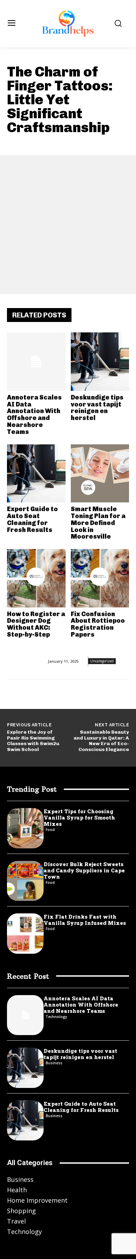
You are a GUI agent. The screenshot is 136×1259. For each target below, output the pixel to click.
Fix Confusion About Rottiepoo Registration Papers (98, 624)
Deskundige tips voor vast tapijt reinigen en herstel (97, 408)
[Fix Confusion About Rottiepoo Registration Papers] (100, 578)
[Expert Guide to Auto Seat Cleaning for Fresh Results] (36, 473)
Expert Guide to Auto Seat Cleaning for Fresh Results (32, 519)
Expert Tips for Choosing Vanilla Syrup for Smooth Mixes (79, 817)
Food (50, 829)
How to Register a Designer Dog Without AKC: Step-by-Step (36, 624)
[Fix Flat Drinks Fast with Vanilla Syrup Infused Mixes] (25, 933)
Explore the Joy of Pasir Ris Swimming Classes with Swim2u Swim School (33, 740)
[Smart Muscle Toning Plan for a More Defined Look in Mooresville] (100, 473)
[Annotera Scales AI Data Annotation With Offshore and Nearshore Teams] (36, 361)
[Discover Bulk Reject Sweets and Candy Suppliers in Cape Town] (25, 881)
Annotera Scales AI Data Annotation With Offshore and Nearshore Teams (34, 415)
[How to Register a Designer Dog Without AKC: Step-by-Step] (36, 578)
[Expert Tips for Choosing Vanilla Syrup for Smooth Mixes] (25, 828)
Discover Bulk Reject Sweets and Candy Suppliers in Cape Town (84, 870)
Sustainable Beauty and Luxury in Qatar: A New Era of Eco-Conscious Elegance (101, 740)
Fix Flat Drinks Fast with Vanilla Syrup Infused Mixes (85, 919)
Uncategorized (102, 661)
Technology (56, 1016)
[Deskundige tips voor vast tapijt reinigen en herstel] (100, 361)
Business (54, 1062)
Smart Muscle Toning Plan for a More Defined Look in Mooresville (98, 522)
